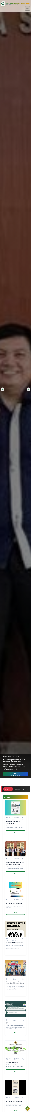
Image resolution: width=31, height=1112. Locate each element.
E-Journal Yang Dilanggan (14, 905)
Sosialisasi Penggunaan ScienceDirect (13, 824)
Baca (15, 834)
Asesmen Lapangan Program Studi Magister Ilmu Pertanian (15, 984)
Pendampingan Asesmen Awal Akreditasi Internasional (15, 865)
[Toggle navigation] (27, 8)
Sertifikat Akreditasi (12, 1064)
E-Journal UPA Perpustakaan (14, 944)
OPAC (7, 1025)
